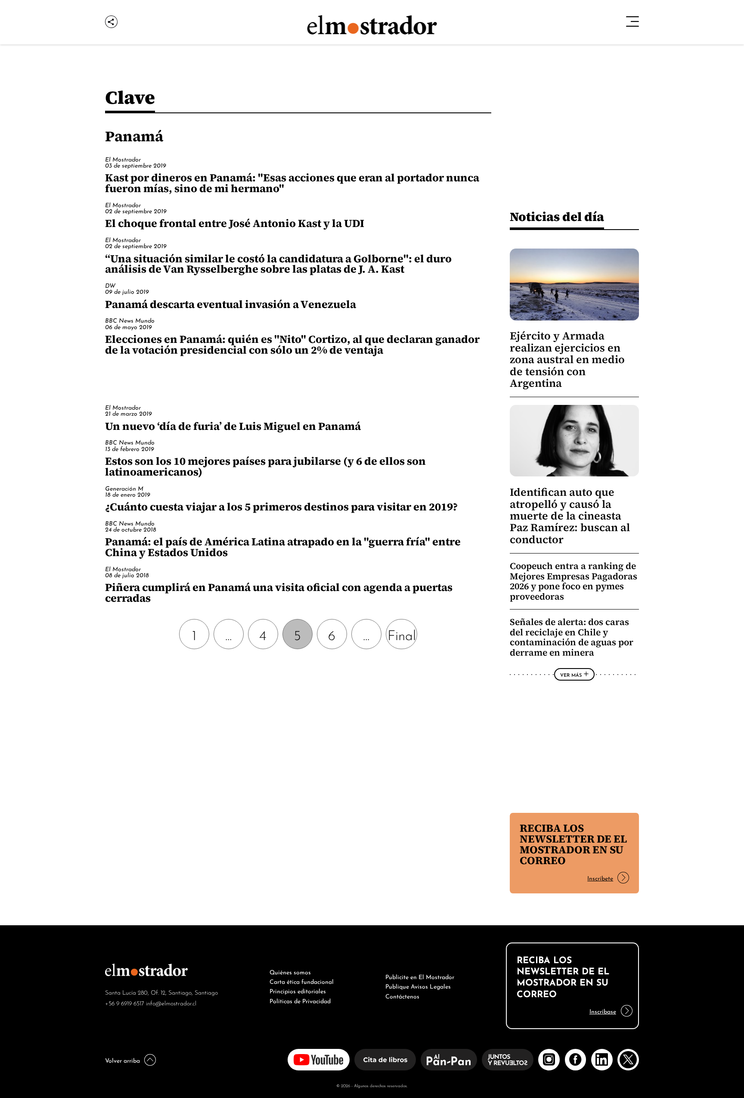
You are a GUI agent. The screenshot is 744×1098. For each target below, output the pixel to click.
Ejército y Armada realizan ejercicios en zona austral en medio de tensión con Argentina (567, 359)
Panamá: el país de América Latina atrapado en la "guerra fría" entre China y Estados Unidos (283, 547)
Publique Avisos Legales (418, 985)
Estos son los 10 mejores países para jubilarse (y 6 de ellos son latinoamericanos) (265, 466)
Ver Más (571, 674)
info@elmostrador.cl (171, 1002)
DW (110, 284)
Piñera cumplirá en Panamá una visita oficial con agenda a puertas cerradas (279, 592)
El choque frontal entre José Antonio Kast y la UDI (234, 223)
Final (402, 634)
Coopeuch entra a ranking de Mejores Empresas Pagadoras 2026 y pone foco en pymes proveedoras (573, 581)
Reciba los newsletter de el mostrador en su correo (573, 844)
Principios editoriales (298, 990)
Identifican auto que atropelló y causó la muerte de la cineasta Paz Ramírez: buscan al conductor (570, 516)
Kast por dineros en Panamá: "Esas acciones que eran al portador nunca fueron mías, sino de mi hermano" (292, 183)
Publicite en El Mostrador (419, 976)
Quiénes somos (290, 971)
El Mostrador (123, 158)
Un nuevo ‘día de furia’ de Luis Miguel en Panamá (233, 426)
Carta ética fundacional (302, 981)
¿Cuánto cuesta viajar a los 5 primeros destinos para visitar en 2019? (281, 506)
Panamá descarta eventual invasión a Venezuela (230, 304)
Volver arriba (122, 1059)
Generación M (124, 487)
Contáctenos (402, 995)
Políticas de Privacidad (300, 1000)
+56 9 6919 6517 (124, 1002)
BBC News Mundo (130, 319)
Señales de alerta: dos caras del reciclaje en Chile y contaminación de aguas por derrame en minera (571, 637)
